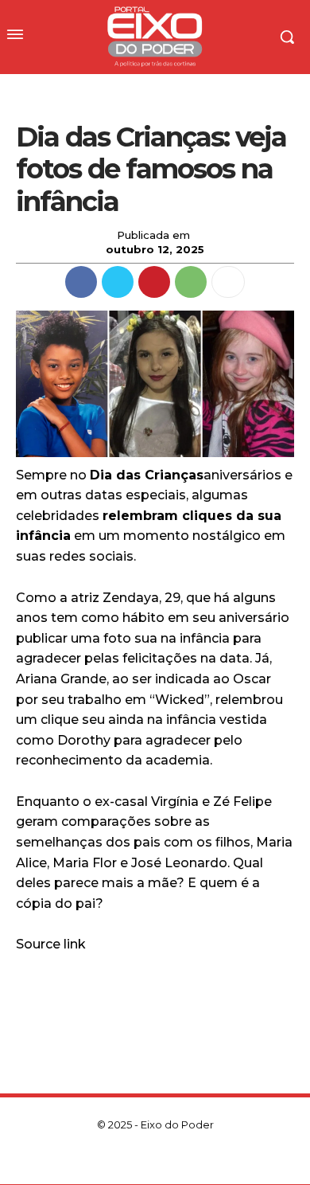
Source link (51, 944)
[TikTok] (155, 1158)
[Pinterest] (154, 282)
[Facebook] (81, 282)
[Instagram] (128, 1158)
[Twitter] (118, 282)
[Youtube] (209, 1158)
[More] (228, 282)
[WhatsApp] (191, 282)
